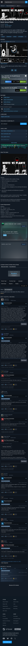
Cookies (4, 623)
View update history (5, 136)
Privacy (4, 616)
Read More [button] (23, 324)
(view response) (4, 562)
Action (14, 36)
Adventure (9, 36)
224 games (6, 520)
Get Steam (15, 616)
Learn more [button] (23, 123)
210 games (6, 498)
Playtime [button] (10, 283)
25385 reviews (13, 300)
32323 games (6, 300)
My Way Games (8, 25)
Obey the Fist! (7, 436)
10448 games (6, 437)
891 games (6, 335)
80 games (6, 475)
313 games (6, 372)
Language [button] (20, 281)
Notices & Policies (6, 620)
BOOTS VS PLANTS (13, 78)
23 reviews (11, 520)
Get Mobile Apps (7, 642)
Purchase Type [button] (12, 281)
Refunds (4, 625)
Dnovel (6, 24)
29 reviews (11, 335)
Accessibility (5, 618)
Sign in (2, 66)
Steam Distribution (6, 608)
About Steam (5, 601)
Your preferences (12, 266)
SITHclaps (6, 371)
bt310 (5, 541)
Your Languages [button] (8, 289)
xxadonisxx (6, 299)
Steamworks (5, 606)
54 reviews (11, 372)
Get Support (15, 620)
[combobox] (14, 2)
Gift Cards (5, 610)
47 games (5, 542)
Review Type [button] (3, 281)
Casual (2, 36)
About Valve (15, 601)
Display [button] (16, 283)
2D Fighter (20, 36)
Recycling (15, 608)
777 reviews (6, 416)
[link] (16, 82)
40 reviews (6, 392)
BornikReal (6, 333)
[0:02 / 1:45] (14, 50)
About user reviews (4, 266)
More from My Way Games (13, 224)
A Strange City (20, 78)
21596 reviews (13, 437)
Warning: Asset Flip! (7, 446)
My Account (15, 623)
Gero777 (5, 473)
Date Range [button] (3, 283)
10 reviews (11, 498)
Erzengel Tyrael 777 (8, 414)
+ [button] (25, 36)
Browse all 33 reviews (14, 585)
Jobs (14, 604)
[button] (3, 5)
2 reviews (10, 542)
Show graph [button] (23, 285)
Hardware (15, 606)
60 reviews (11, 475)
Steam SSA (5, 604)
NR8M (5, 519)
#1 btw (5, 391)
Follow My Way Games (10, 232)
